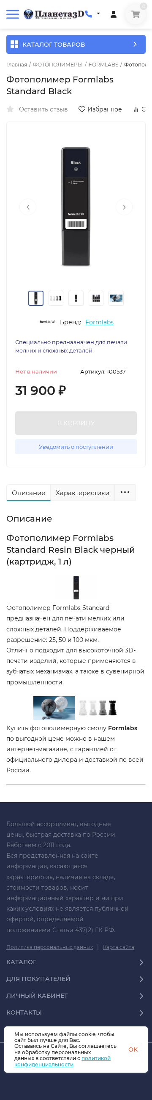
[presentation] (27, 207)
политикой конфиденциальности (62, 1061)
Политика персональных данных (49, 947)
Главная (16, 64)
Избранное (104, 109)
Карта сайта (118, 947)
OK (133, 1049)
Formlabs (99, 322)
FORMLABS (103, 64)
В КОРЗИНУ (76, 423)
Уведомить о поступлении (76, 446)
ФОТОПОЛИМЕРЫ (58, 64)
